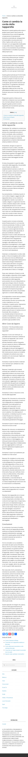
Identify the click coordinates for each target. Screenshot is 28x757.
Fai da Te (4, 687)
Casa (3, 680)
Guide (3, 694)
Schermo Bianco (14, 7)
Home (3, 16)
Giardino (4, 691)
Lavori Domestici (6, 701)
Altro (3, 674)
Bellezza (4, 677)
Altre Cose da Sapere (8, 117)
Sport (3, 704)
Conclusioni (6, 119)
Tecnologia (4, 707)
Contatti (4, 724)
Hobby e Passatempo (7, 697)
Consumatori (5, 684)
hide (15, 112)
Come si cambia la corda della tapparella (13, 115)
